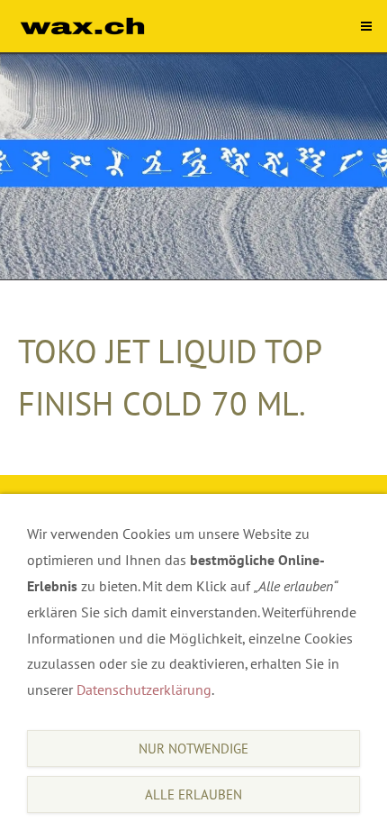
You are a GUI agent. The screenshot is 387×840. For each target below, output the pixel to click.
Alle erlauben (193, 794)
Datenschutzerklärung (144, 689)
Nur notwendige (193, 748)
